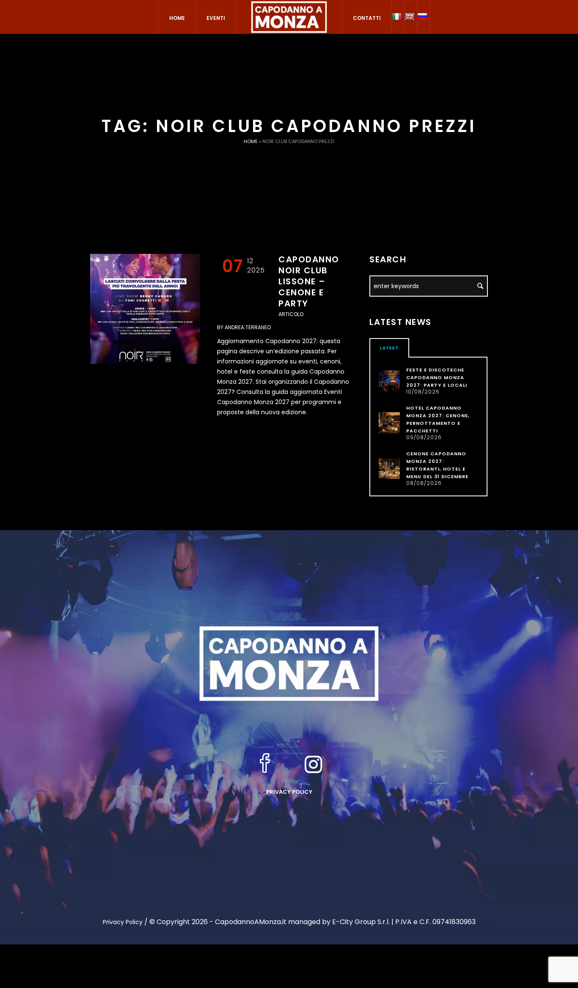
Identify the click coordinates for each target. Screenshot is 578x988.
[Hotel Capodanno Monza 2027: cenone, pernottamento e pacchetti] (389, 422)
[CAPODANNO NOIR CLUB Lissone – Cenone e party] (145, 309)
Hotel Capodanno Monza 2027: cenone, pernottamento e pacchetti (438, 419)
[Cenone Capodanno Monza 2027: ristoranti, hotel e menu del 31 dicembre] (389, 468)
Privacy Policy (289, 792)
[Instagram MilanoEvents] (313, 764)
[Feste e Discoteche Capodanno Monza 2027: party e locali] (389, 380)
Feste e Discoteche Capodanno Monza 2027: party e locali (436, 377)
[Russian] (423, 17)
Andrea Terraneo (248, 327)
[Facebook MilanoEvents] (265, 764)
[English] (411, 17)
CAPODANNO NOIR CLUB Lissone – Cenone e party (308, 281)
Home (251, 141)
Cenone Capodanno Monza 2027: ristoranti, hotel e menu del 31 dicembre (437, 465)
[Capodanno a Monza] (289, 663)
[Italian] (398, 17)
